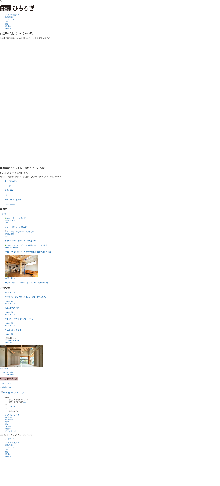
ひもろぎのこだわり (12, 14)
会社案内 (8, 26)
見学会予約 (9, 419)
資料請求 (10, 342)
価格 (6, 24)
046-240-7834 (13, 340)
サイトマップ (9, 439)
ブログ (7, 21)
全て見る (3, 214)
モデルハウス (9, 19)
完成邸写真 (9, 17)
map (24, 402)
